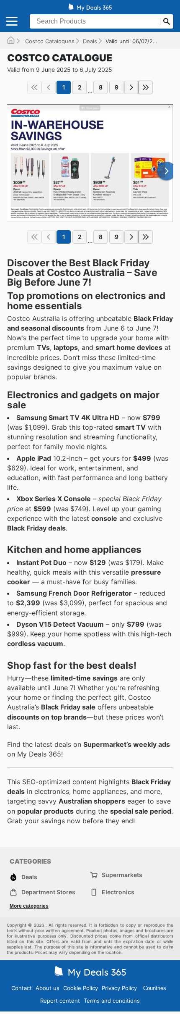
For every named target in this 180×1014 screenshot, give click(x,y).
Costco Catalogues (49, 41)
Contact (21, 988)
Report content (60, 1000)
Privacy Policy (119, 988)
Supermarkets (122, 874)
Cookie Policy (80, 988)
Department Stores (48, 892)
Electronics (118, 892)
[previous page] (48, 87)
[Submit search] (166, 21)
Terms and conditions (112, 1000)
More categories (29, 906)
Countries (154, 988)
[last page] (146, 87)
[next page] (131, 87)
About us (47, 988)
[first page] (34, 87)
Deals (90, 41)
